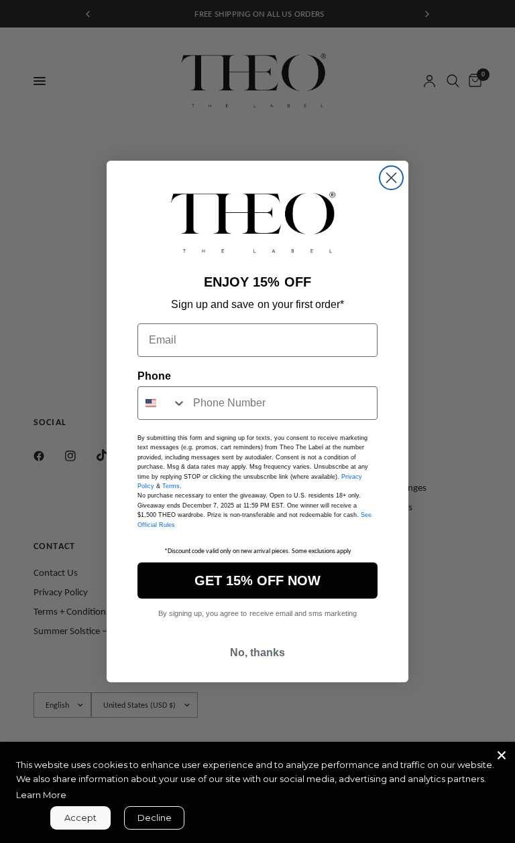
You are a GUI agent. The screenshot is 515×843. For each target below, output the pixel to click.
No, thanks (257, 652)
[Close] (501, 755)
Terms (171, 486)
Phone (154, 376)
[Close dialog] (391, 177)
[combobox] (162, 403)
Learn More (41, 794)
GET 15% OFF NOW (257, 580)
